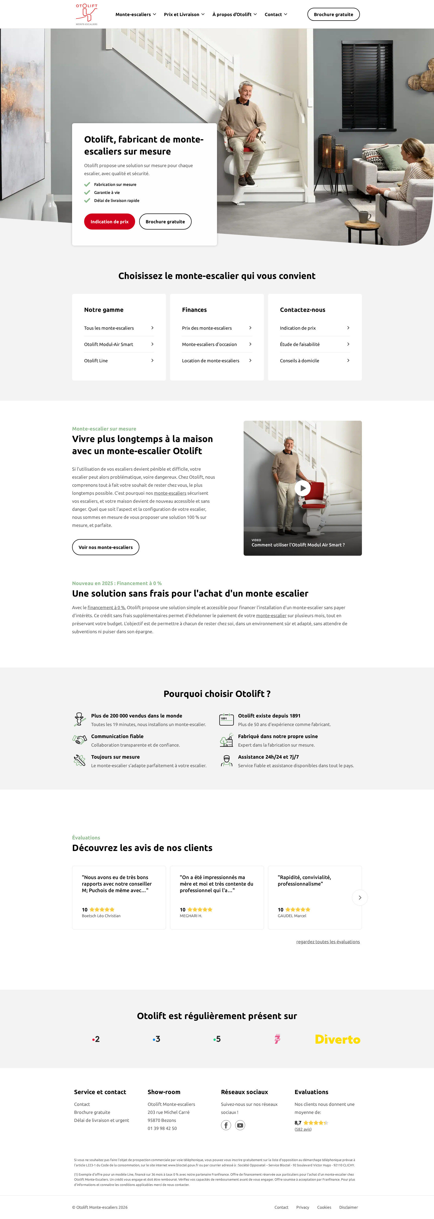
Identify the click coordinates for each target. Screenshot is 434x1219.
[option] (119, 897)
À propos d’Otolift (232, 14)
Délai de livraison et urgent (101, 1120)
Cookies (324, 1207)
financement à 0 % (106, 607)
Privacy (302, 1207)
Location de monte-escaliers (210, 360)
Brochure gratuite (333, 14)
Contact (273, 14)
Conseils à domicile (299, 360)
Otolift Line (96, 360)
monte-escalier (271, 615)
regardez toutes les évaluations (328, 941)
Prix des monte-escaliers (207, 327)
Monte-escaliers (133, 14)
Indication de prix (298, 327)
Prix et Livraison (181, 14)
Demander (353, 1194)
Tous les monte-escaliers (109, 327)
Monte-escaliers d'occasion (209, 344)
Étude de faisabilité (300, 344)
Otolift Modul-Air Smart (108, 344)
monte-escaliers (170, 492)
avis (303, 1129)
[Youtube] (240, 1125)
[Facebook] (226, 1125)
